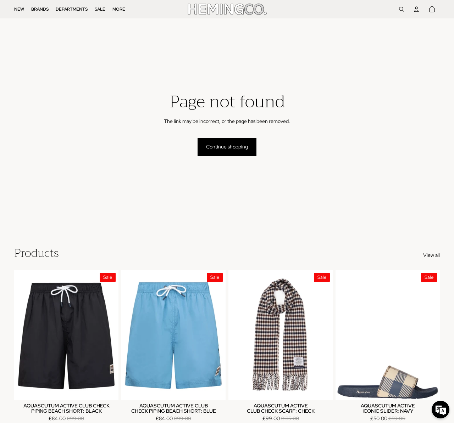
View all (431, 255)
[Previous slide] (239, 335)
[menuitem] (19, 9)
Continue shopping (227, 146)
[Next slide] (322, 335)
